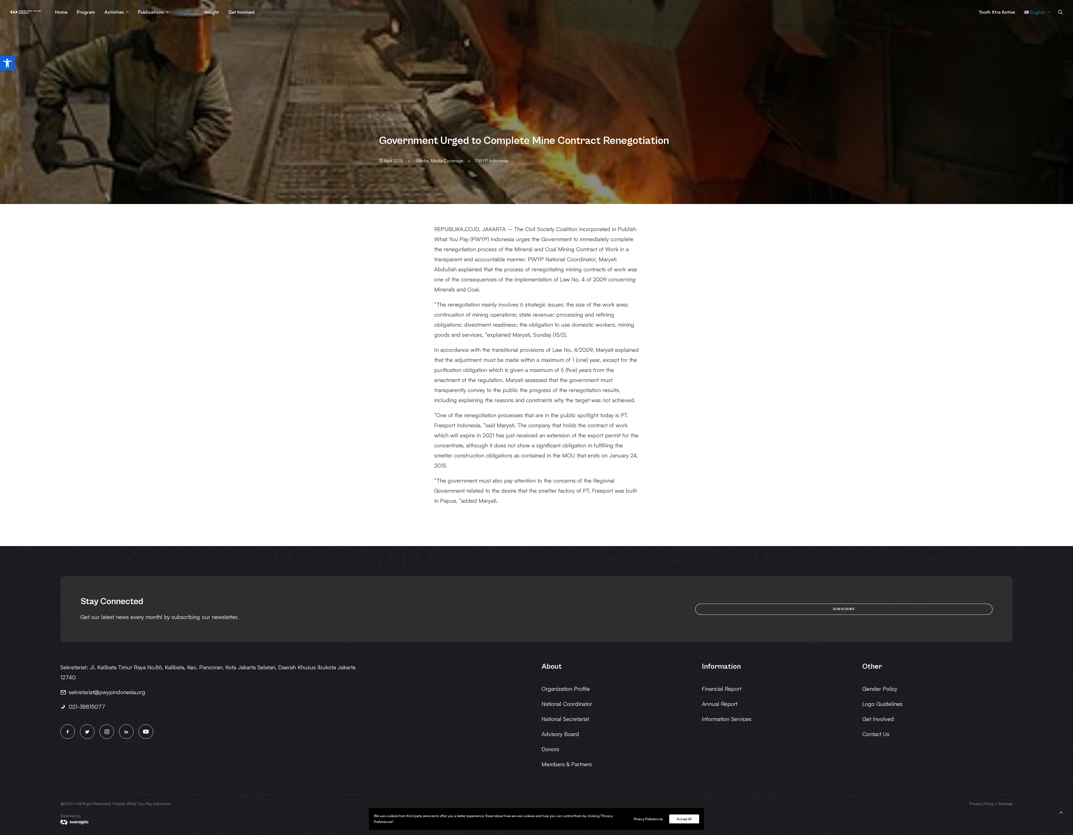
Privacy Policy (981, 803)
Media (184, 12)
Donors (550, 749)
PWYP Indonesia (491, 160)
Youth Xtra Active (997, 12)
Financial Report (721, 688)
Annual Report (719, 703)
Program (86, 12)
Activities (114, 12)
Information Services (726, 718)
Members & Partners (567, 764)
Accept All (684, 819)
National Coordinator (567, 703)
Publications (151, 12)
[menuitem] (61, 12)
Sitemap (1005, 803)
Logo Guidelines (882, 703)
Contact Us (875, 733)
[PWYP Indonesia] (25, 12)
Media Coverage (447, 160)
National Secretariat (565, 718)
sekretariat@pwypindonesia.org (107, 692)
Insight (212, 12)
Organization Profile (566, 688)
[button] (7, 63)
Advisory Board (560, 733)
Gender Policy (879, 688)
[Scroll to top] (1061, 811)
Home (61, 12)
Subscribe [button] (844, 609)
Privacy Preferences (648, 819)
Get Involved (241, 12)
